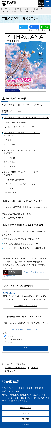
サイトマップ (9, 371)
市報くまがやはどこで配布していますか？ (22, 239)
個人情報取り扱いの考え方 (15, 368)
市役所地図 (25, 413)
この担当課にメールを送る (25, 306)
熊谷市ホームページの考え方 (13, 364)
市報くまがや (37, 9)
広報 (26, 9)
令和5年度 (5, 11)
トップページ (6, 9)
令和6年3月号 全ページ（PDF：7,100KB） (23, 105)
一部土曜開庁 (25, 419)
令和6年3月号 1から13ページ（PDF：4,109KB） (26, 118)
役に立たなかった (13, 342)
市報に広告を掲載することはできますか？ (22, 244)
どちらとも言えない (14, 339)
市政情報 (18, 9)
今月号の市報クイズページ (15, 218)
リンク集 (34, 368)
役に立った (10, 336)
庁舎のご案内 (25, 408)
